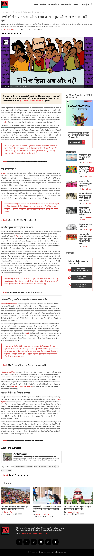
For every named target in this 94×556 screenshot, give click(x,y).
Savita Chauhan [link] (10, 30)
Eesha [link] (84, 246)
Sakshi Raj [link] (8, 512)
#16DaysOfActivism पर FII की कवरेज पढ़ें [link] (79, 96)
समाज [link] (2, 12)
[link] (91, 169)
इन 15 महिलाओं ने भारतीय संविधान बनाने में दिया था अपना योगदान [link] (86, 196)
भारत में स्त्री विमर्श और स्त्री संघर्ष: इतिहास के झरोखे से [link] (85, 211)
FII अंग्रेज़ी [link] (85, 4)
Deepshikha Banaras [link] (85, 219)
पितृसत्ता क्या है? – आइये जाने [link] (86, 225)
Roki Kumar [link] (87, 177)
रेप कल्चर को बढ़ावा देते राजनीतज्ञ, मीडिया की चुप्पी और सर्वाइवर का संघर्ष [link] (27, 162)
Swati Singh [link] (87, 189)
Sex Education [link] (40, 467)
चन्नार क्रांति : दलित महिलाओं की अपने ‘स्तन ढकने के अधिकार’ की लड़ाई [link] (85, 238)
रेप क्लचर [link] (8, 470)
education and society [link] (24, 467)
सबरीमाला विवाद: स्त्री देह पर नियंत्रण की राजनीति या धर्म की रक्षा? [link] (77, 508)
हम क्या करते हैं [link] (53, 4)
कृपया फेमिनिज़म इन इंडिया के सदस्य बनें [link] (31, 101)
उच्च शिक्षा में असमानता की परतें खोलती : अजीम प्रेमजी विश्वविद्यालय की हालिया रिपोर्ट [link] (47, 509)
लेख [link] (35, 4)
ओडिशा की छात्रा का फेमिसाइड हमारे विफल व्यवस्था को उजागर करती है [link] (26, 365)
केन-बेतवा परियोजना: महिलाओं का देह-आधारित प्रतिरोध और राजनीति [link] (14, 508)
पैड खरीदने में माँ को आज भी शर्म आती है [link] (85, 157)
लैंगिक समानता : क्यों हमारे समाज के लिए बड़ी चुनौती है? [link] (85, 170)
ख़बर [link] (7, 12)
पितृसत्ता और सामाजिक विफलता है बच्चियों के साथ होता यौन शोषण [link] (25, 441)
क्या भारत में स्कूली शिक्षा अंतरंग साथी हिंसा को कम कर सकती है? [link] (24, 292)
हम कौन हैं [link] (43, 4)
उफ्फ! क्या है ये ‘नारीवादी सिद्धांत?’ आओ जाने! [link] (86, 183)
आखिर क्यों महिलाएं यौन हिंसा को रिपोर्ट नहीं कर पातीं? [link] (21, 220)
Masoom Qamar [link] (73, 512)
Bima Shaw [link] (87, 162)
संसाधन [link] (76, 4)
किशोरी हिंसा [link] (51, 467)
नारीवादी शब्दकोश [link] (66, 4)
